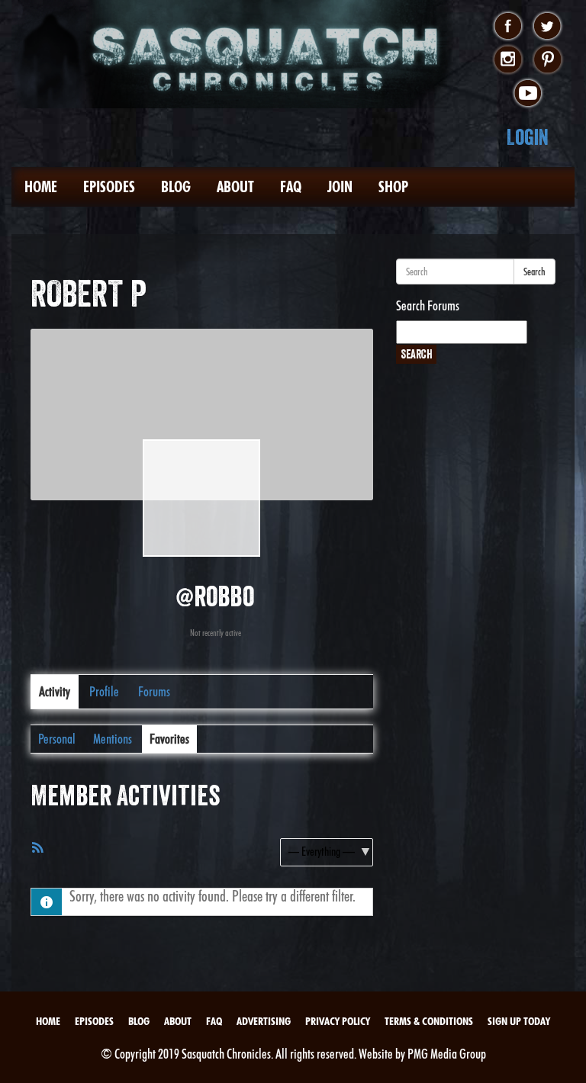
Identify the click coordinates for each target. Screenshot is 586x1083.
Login (528, 137)
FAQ (290, 187)
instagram (507, 60)
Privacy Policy (337, 1021)
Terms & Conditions (429, 1021)
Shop (393, 187)
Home (40, 187)
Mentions (112, 739)
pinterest (547, 60)
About (235, 187)
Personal (57, 739)
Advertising (264, 1021)
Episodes (109, 187)
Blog (176, 187)
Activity (54, 691)
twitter (547, 26)
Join (340, 187)
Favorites (169, 739)
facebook (507, 26)
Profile (104, 691)
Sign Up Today (519, 1021)
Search (534, 271)
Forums (154, 691)
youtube (527, 94)
